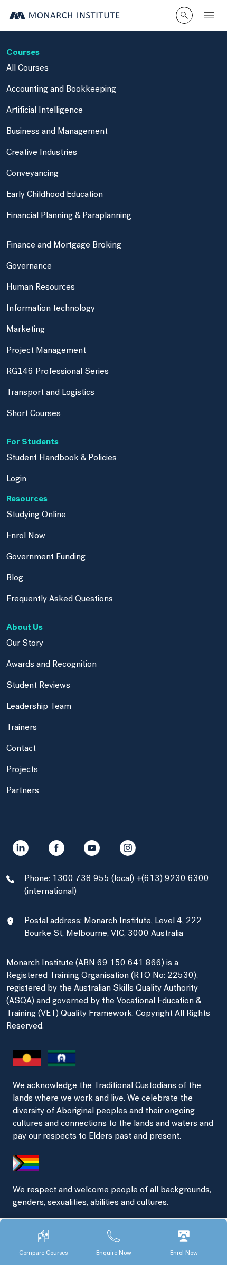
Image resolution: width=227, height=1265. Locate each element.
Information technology (50, 308)
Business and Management (57, 131)
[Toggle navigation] (209, 15)
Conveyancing (32, 174)
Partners (22, 791)
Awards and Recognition (51, 664)
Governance (29, 266)
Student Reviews (38, 685)
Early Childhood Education (54, 195)
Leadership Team (38, 707)
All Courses (27, 68)
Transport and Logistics (50, 393)
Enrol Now (25, 536)
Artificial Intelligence (44, 110)
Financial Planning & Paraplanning (68, 216)
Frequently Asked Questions (59, 599)
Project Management (46, 351)
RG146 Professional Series (57, 372)
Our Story (24, 643)
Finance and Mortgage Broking (63, 245)
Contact (21, 749)
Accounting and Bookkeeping (61, 89)
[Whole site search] (184, 15)
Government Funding (46, 557)
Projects (22, 770)
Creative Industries (41, 153)
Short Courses (33, 414)
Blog (14, 578)
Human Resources (40, 287)
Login (16, 479)
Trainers (21, 728)
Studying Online (36, 515)
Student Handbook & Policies (61, 458)
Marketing (25, 329)
